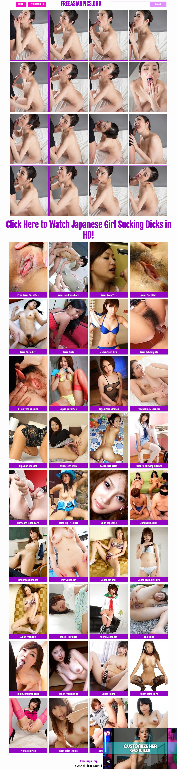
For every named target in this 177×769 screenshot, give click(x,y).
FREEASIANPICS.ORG (81, 4)
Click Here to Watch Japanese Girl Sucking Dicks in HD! (88, 230)
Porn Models (37, 4)
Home (21, 4)
